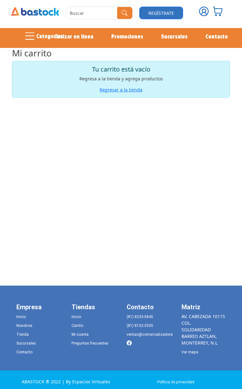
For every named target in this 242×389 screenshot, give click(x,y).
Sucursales (174, 36)
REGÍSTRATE (161, 13)
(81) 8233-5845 (140, 317)
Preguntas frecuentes (90, 343)
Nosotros (24, 325)
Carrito (77, 325)
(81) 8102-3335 (140, 325)
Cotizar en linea (73, 36)
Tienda (22, 334)
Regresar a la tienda (121, 90)
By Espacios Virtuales (88, 382)
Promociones (127, 36)
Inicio (21, 317)
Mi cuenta (80, 334)
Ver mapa (190, 352)
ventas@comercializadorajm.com (156, 334)
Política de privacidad (175, 382)
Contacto (216, 36)
